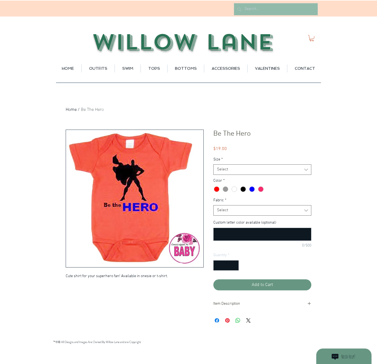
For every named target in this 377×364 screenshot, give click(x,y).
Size (218, 159)
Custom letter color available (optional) (244, 222)
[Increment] (234, 265)
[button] (311, 38)
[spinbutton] (226, 265)
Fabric (219, 200)
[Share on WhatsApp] (238, 320)
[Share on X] (248, 320)
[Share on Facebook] (217, 320)
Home (71, 110)
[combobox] (262, 169)
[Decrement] (217, 265)
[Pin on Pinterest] (227, 320)
